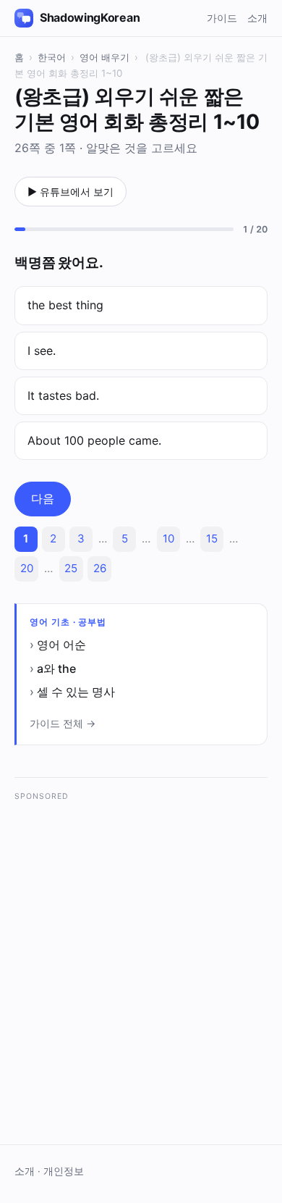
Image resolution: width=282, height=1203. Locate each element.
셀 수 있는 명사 (76, 691)
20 (26, 568)
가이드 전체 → (62, 723)
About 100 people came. (94, 440)
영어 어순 (61, 644)
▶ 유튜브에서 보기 (70, 191)
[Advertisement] (141, 951)
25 (70, 568)
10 (168, 538)
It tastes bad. (63, 395)
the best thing (65, 305)
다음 (42, 498)
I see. (41, 350)
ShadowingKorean (90, 17)
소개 (257, 18)
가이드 (222, 18)
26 (99, 568)
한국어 (52, 57)
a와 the (56, 668)
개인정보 (63, 1171)
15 (212, 538)
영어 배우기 (104, 57)
